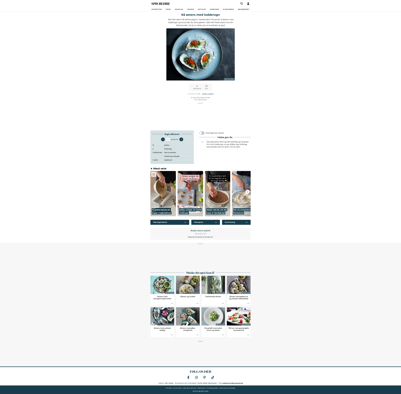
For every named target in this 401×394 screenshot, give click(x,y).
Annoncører (177, 388)
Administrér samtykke (227, 388)
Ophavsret (201, 388)
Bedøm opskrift (208, 94)
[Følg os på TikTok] (213, 377)
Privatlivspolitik (212, 388)
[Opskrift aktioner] (172, 303)
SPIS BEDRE (160, 3)
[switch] (201, 133)
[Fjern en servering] (163, 139)
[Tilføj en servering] (181, 139)
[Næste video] (248, 192)
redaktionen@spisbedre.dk (232, 383)
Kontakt (169, 388)
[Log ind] (248, 3)
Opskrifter (156, 9)
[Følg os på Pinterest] (205, 377)
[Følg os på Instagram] (197, 377)
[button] (163, 193)
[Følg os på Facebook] (188, 377)
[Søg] (241, 3)
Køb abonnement (189, 388)
